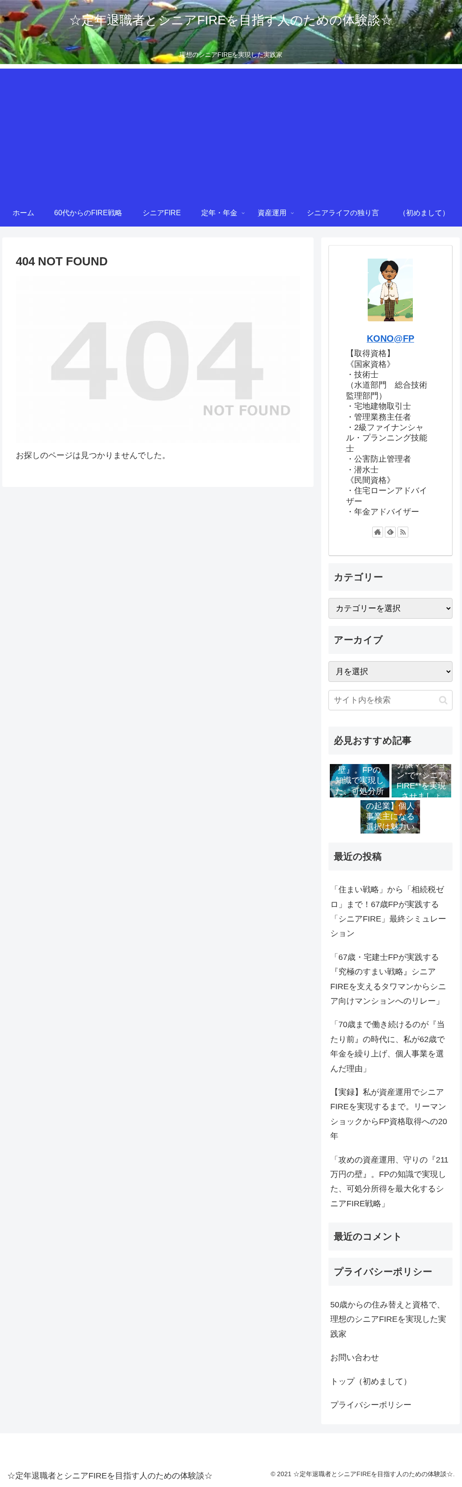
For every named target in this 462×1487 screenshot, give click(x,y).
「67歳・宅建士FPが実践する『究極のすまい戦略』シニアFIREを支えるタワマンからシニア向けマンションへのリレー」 (388, 979)
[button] (443, 700)
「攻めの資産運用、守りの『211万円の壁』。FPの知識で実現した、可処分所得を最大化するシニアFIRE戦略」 (389, 1181)
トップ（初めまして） (370, 1381)
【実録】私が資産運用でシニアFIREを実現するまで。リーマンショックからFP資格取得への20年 (388, 1114)
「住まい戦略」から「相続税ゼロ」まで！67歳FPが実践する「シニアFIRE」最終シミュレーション (388, 911)
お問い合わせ (354, 1357)
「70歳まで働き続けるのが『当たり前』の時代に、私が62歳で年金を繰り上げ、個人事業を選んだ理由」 (387, 1046)
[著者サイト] (377, 532)
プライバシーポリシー (370, 1404)
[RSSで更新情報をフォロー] (402, 532)
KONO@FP (390, 338)
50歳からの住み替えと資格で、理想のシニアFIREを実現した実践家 (388, 1319)
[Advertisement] (231, 132)
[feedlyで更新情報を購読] (390, 532)
